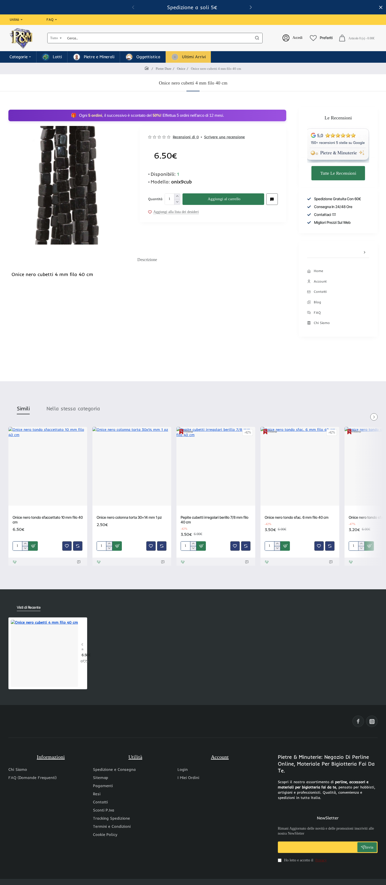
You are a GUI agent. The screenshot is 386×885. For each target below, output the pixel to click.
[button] (250, 7)
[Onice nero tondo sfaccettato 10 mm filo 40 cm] (47, 466)
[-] (177, 202)
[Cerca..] (257, 38)
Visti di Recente (28, 607)
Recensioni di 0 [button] (186, 137)
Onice (181, 69)
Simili (23, 408)
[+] (177, 196)
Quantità (155, 199)
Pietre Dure (163, 69)
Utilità (135, 757)
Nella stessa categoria (73, 408)
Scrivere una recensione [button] (224, 137)
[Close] (381, 7)
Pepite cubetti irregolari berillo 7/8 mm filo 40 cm (214, 519)
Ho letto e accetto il (305, 860)
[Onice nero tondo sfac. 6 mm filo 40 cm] (299, 466)
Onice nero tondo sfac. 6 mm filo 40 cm (296, 517)
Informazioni (51, 757)
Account (220, 757)
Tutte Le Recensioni (338, 173)
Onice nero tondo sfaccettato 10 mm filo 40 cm (48, 519)
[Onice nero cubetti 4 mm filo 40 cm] (44, 653)
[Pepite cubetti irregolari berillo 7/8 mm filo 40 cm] (215, 466)
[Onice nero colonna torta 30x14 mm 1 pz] (131, 466)
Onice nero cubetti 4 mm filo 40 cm (82, 647)
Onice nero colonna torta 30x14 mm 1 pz (129, 517)
